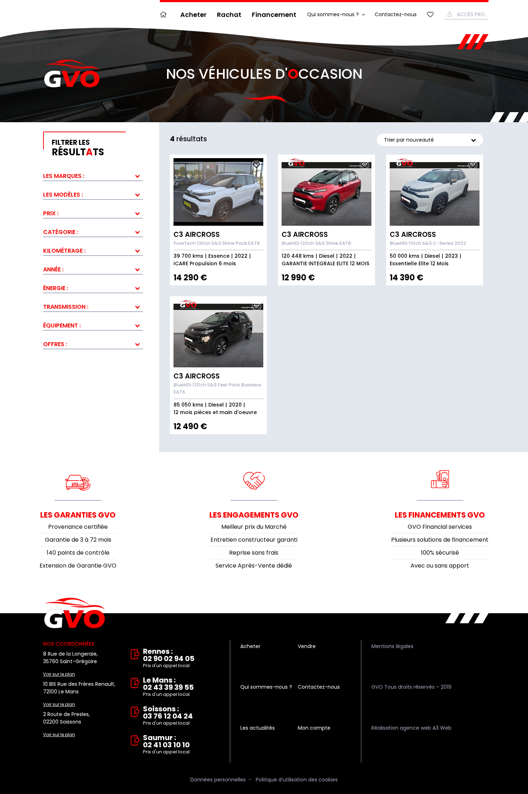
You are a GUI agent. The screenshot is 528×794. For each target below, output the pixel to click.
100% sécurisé (440, 553)
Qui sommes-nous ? (333, 14)
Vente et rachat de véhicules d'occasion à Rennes (74, 613)
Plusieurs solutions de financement (439, 540)
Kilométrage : (64, 251)
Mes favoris (430, 14)
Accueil (165, 14)
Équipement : (62, 325)
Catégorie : (60, 232)
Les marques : (63, 176)
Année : (53, 269)
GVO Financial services (440, 527)
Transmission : (65, 307)
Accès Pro (471, 14)
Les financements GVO (440, 515)
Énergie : (55, 288)
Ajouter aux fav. (256, 165)
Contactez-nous (396, 14)
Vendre (307, 646)
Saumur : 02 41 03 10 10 (166, 744)
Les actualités (257, 727)
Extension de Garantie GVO (78, 565)
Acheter (193, 14)
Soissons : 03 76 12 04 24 (168, 715)
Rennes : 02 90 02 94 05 (168, 658)
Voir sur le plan (59, 674)
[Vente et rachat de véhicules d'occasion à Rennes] (72, 73)
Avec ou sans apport (440, 565)
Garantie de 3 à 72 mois (78, 540)
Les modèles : (63, 195)
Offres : (55, 344)
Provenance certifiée (78, 527)
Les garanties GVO (78, 515)
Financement (274, 14)
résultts (78, 148)
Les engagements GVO (253, 515)
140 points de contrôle (78, 553)
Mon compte (314, 727)
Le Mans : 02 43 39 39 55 (168, 687)
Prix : (51, 213)
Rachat (229, 14)
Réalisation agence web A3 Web (411, 727)
